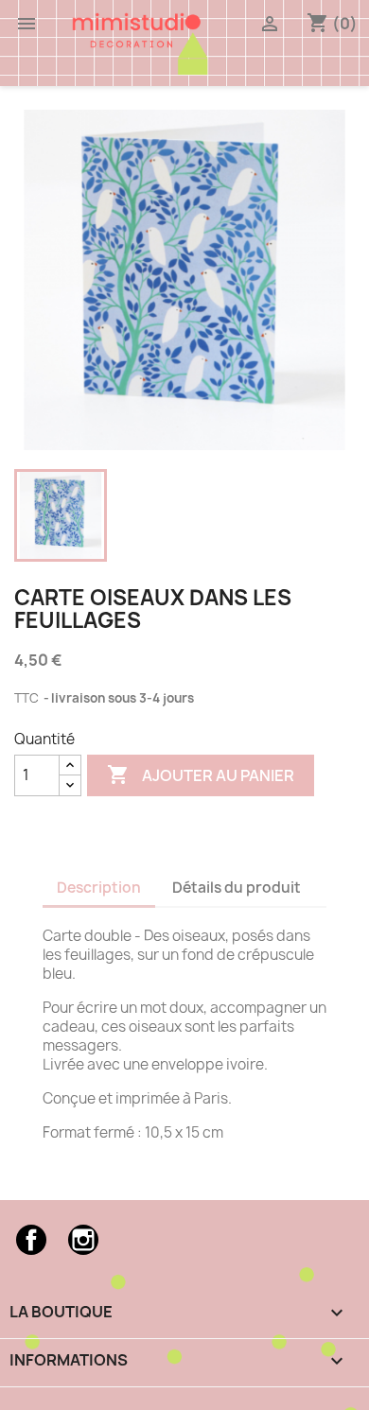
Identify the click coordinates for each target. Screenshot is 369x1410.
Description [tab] (99, 887)
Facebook (31, 1240)
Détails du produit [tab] (236, 887)
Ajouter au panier (200, 774)
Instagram (83, 1240)
